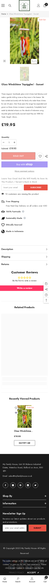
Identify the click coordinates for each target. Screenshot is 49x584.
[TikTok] (28, 485)
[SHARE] (46, 156)
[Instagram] (13, 485)
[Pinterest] (20, 485)
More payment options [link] (24, 171)
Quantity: (5, 137)
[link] (24, 379)
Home (3, 14)
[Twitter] (35, 485)
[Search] (10, 5)
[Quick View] (16, 413)
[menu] (3, 5)
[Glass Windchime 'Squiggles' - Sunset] (24, 416)
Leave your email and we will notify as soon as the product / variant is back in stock (24, 180)
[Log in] (38, 5)
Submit (37, 527)
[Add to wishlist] (40, 156)
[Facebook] (5, 485)
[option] (24, 40)
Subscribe (35, 187)
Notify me (24, 443)
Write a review (24, 288)
